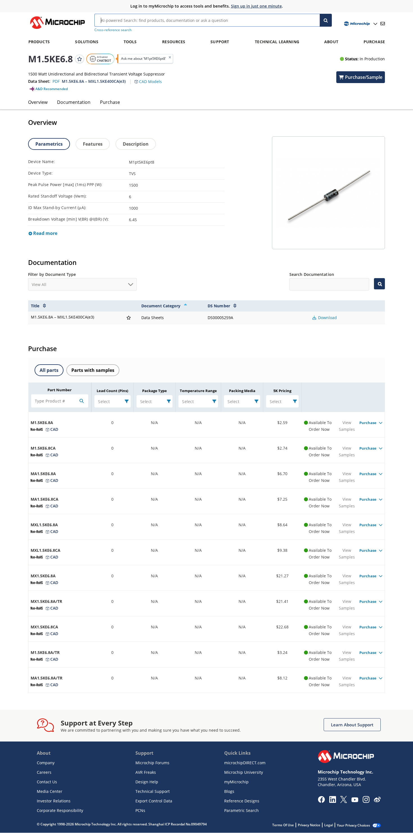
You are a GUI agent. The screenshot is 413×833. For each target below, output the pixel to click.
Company (46, 762)
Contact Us (47, 781)
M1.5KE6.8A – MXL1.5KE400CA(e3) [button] (94, 81)
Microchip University (243, 772)
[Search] (326, 20)
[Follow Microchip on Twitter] (343, 801)
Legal (328, 825)
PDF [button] (56, 81)
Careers (44, 772)
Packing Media (242, 390)
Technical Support (152, 791)
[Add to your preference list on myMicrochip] (79, 58)
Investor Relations (54, 801)
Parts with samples (92, 370)
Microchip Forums (152, 762)
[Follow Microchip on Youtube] (354, 800)
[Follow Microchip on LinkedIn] (332, 801)
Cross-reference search (112, 30)
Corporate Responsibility (60, 810)
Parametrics (49, 144)
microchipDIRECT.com (245, 762)
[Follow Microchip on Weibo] (377, 801)
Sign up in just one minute (256, 6)
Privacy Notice (309, 825)
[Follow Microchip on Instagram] (365, 801)
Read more (44, 233)
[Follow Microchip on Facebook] (321, 801)
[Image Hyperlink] (57, 29)
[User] (360, 23)
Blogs (229, 791)
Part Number (59, 389)
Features (93, 144)
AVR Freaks (145, 772)
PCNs (140, 810)
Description (136, 144)
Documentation (73, 102)
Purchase (110, 102)
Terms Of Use (283, 825)
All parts (49, 370)
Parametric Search (241, 810)
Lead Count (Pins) (112, 390)
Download (327, 317)
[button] (151, 78)
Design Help (146, 781)
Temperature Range (198, 390)
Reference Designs (241, 801)
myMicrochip (236, 781)
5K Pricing (282, 390)
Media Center (49, 791)
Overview (37, 102)
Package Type (154, 390)
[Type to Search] (379, 283)
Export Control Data (153, 801)
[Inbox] (382, 23)
